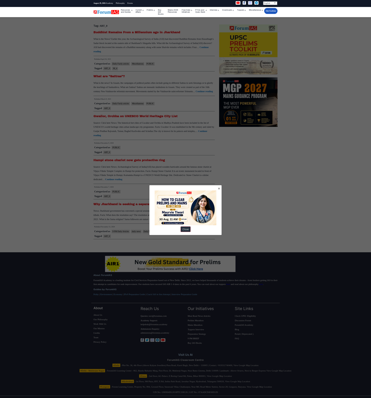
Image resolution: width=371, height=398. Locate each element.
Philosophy (120, 3)
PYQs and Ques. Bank (200, 11)
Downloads (227, 10)
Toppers (240, 10)
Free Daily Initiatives (186, 11)
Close (185, 229)
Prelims (150, 10)
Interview (213, 10)
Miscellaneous (255, 10)
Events (130, 3)
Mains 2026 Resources (173, 11)
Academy (109, 3)
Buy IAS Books (161, 12)
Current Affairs (139, 11)
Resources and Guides (126, 11)
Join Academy (271, 11)
